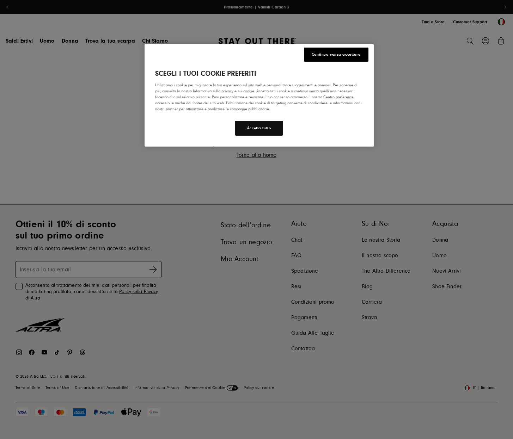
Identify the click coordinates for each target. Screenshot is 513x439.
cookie (248, 91)
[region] (259, 95)
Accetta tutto (259, 128)
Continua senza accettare (336, 54)
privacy (227, 91)
